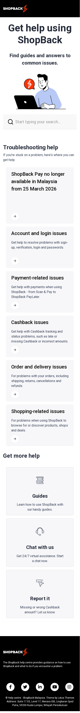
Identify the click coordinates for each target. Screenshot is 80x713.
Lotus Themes (66, 697)
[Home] (15, 8)
